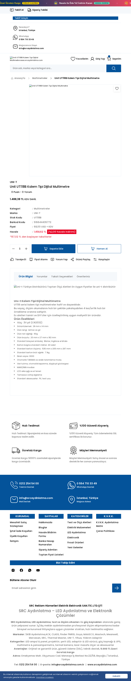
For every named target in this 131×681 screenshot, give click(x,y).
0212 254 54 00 (28, 664)
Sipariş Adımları (48, 549)
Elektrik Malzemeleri (79, 527)
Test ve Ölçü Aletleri (79, 522)
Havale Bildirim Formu (47, 534)
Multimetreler (42, 208)
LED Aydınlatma (76, 532)
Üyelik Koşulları (19, 536)
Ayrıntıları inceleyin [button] (45, 677)
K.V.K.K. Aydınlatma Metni (107, 524)
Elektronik (73, 537)
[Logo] (38, 59)
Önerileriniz (83, 276)
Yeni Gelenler (75, 547)
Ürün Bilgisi (26, 276)
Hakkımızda (45, 522)
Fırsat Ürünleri (75, 542)
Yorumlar (42, 276)
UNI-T (37, 213)
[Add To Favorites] (117, 88)
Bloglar (43, 527)
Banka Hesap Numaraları (46, 542)
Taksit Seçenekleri (62, 276)
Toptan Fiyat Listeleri (51, 554)
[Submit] (116, 588)
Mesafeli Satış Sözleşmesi (18, 524)
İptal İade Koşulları (21, 531)
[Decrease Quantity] (12, 248)
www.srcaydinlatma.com (102, 664)
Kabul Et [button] (116, 676)
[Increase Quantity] (27, 248)
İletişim (14, 541)
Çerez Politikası (105, 531)
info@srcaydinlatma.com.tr (67, 664)
